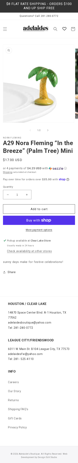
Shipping (7, 172)
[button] (5, 29)
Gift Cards (15, 418)
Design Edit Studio (47, 457)
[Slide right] (47, 130)
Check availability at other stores (29, 251)
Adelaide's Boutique (29, 454)
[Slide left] (30, 130)
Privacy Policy (17, 427)
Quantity (8, 186)
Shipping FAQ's (18, 409)
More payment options (39, 229)
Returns (13, 400)
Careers (13, 382)
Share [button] (12, 272)
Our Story (14, 391)
